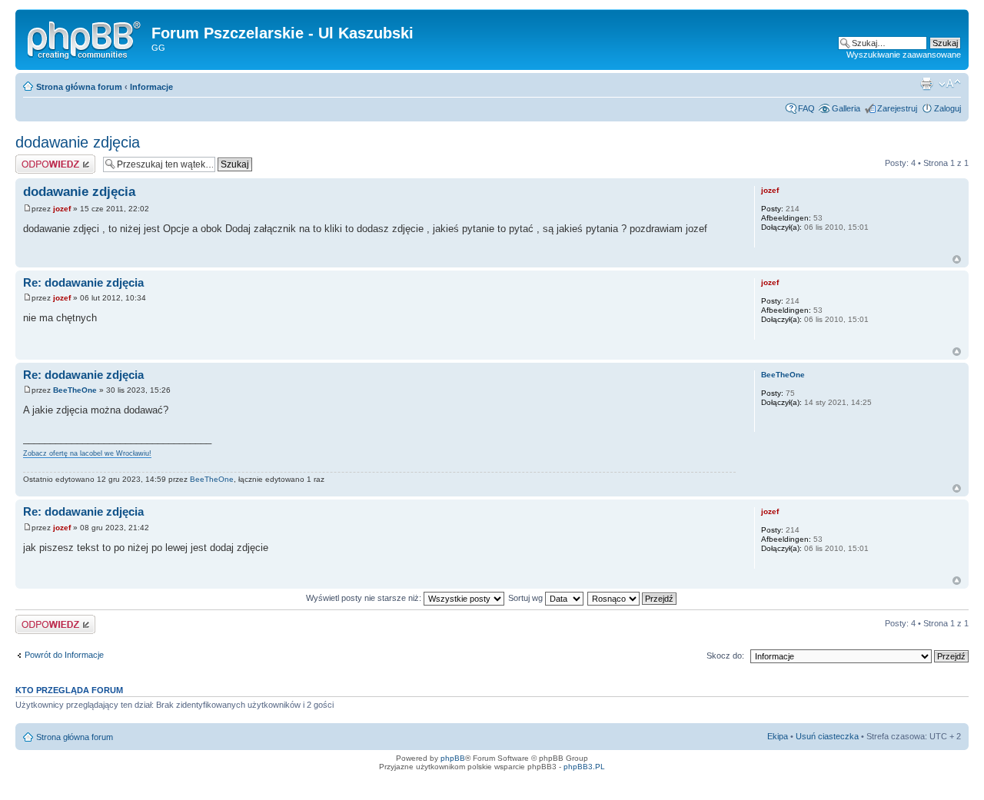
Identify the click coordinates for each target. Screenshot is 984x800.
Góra (956, 259)
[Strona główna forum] (85, 37)
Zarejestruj (897, 108)
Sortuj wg (526, 597)
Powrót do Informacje (64, 654)
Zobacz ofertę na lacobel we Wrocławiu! (87, 453)
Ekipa (777, 736)
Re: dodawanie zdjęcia (83, 282)
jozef (62, 208)
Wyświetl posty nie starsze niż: (365, 597)
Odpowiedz (36, 159)
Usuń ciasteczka (827, 736)
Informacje (151, 86)
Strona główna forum (79, 86)
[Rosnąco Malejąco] (632, 597)
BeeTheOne (75, 390)
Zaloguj (947, 108)
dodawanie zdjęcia (77, 142)
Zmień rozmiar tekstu (950, 84)
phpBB (452, 758)
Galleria (846, 108)
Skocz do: (725, 655)
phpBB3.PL (584, 766)
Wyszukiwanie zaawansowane (903, 54)
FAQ (806, 108)
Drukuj (926, 84)
